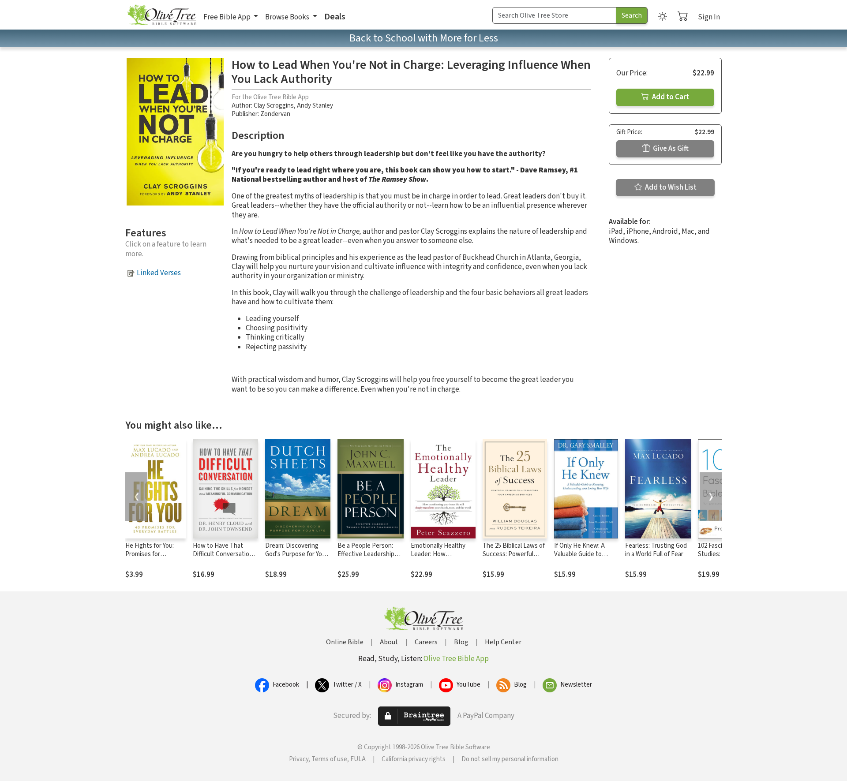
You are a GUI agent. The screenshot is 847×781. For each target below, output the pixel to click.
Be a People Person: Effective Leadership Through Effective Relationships (365, 558)
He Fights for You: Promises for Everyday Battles (149, 554)
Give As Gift (670, 148)
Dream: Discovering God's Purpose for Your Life (296, 554)
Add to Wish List (670, 187)
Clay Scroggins (274, 105)
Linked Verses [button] (159, 273)
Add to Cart (670, 97)
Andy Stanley (315, 105)
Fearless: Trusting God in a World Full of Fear (656, 550)
